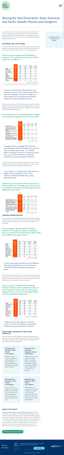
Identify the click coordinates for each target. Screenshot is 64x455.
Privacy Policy (5, 447)
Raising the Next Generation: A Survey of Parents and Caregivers (18, 412)
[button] (60, 6)
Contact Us (4, 445)
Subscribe (39, 448)
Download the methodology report (12, 431)
